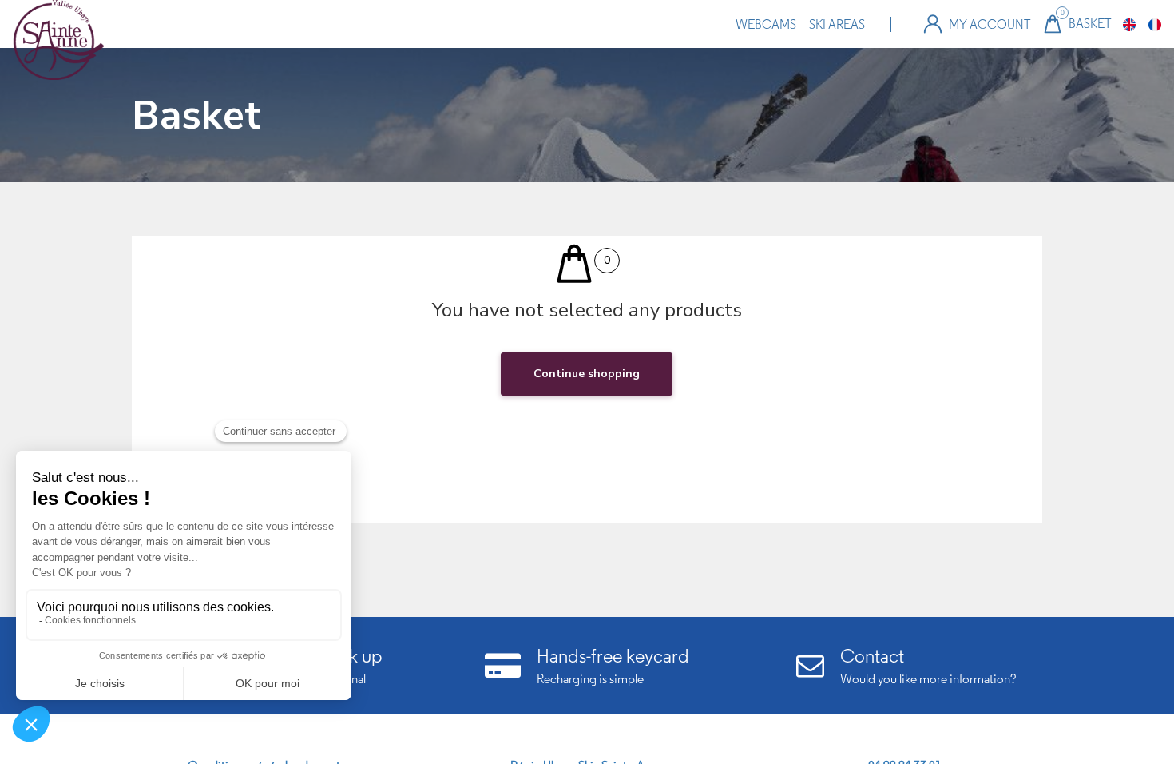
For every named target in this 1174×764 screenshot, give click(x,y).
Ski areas (837, 24)
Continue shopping (586, 373)
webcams (766, 24)
